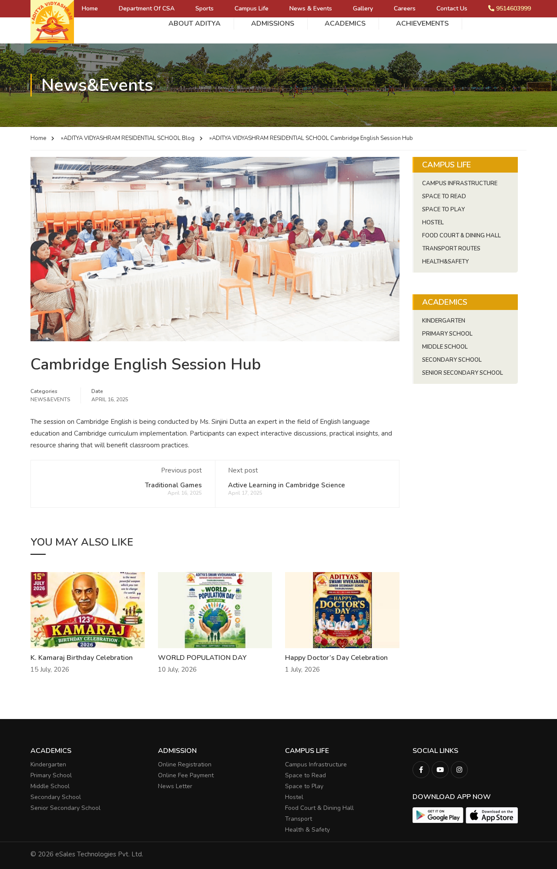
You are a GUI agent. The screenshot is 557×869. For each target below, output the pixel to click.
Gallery (363, 8)
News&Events (50, 399)
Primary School (447, 334)
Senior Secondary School (462, 373)
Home (90, 8)
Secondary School (452, 360)
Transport (298, 819)
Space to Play (304, 786)
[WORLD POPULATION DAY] (215, 609)
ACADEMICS (345, 23)
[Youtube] (440, 769)
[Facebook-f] (421, 769)
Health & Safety (307, 830)
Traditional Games (173, 485)
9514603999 (512, 8)
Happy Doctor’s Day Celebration (336, 658)
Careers (405, 8)
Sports (204, 8)
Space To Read (444, 196)
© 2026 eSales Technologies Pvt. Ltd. (86, 854)
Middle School (445, 347)
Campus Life (251, 8)
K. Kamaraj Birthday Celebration (81, 658)
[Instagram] (459, 769)
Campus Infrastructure (459, 183)
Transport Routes (451, 249)
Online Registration (184, 764)
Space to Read (305, 775)
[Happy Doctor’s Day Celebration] (342, 609)
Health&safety (445, 262)
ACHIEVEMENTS (422, 23)
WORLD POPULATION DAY (202, 658)
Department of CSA (146, 8)
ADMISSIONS (272, 23)
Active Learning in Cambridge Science (286, 485)
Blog (188, 138)
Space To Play (443, 209)
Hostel (433, 222)
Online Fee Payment (186, 775)
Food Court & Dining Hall (461, 236)
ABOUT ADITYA (194, 23)
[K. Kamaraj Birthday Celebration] (87, 609)
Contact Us (451, 8)
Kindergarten (443, 321)
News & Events (310, 8)
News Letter (175, 786)
